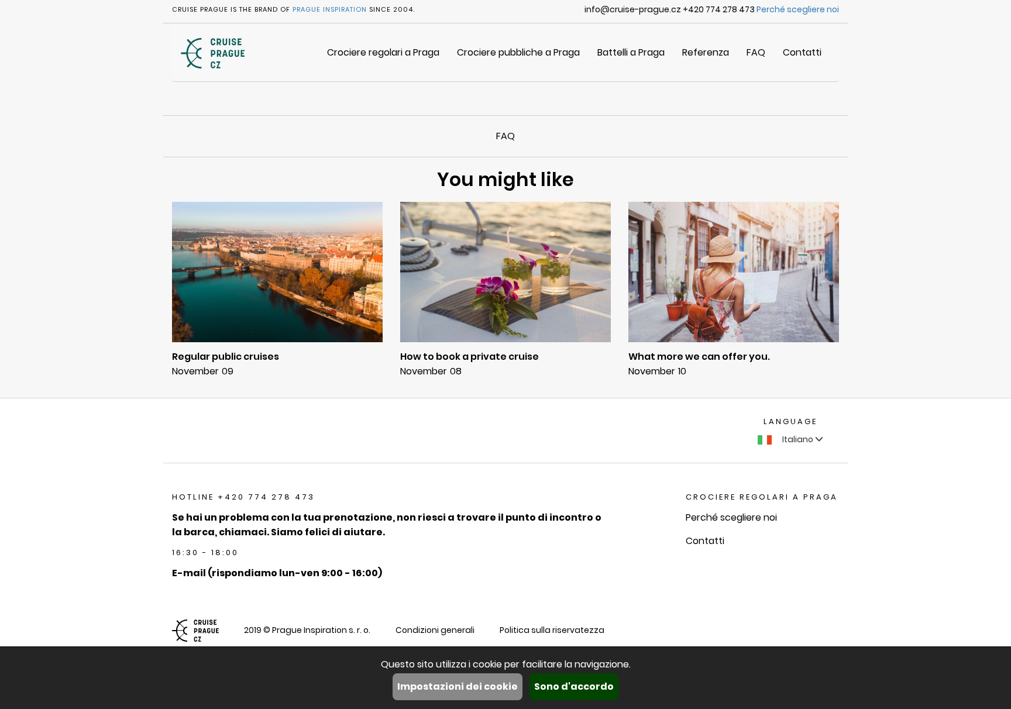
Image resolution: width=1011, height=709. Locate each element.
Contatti (802, 52)
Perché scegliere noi (797, 9)
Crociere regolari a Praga (383, 52)
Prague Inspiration (330, 9)
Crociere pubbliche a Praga (518, 52)
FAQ (756, 52)
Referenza (705, 52)
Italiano (797, 439)
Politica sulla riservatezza (552, 630)
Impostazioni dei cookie (457, 686)
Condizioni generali (435, 630)
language (790, 421)
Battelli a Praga (631, 52)
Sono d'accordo (574, 686)
